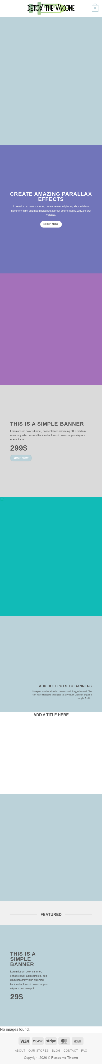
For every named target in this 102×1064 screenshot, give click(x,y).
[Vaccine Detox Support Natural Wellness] (51, 8)
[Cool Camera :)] (13, 690)
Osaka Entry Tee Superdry (29, 761)
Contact (71, 1050)
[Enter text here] (53, 943)
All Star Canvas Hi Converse (72, 764)
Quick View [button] (28, 782)
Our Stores (38, 1050)
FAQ (84, 1050)
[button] (6, 8)
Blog (56, 1050)
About (20, 1050)
